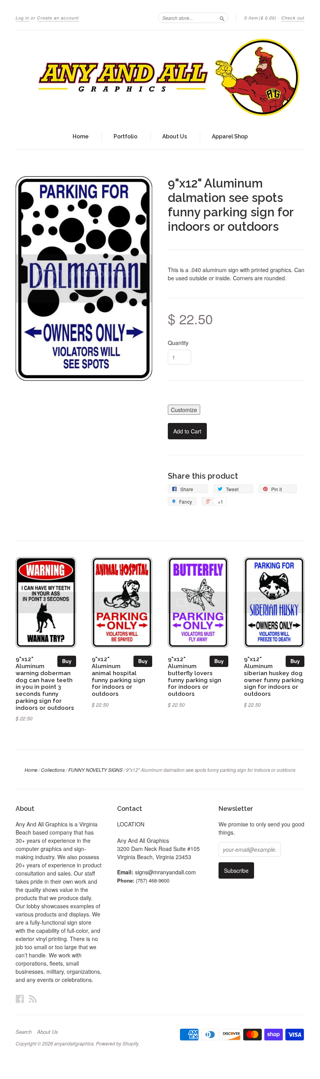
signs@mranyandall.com (165, 872)
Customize (184, 410)
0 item (260, 18)
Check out (292, 18)
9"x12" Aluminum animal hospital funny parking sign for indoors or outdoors (118, 676)
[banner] (160, 77)
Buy (66, 661)
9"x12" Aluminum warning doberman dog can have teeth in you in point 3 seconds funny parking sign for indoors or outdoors (45, 683)
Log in (22, 18)
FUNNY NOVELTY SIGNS (95, 769)
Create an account (58, 18)
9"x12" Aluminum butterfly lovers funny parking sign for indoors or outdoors (194, 676)
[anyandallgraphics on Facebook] (20, 998)
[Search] (222, 17)
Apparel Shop (230, 136)
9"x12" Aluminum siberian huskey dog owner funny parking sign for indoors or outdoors (274, 676)
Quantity (178, 342)
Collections (53, 769)
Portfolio (125, 136)
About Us (174, 136)
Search (24, 1032)
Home (81, 136)
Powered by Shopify (117, 1043)
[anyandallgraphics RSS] (32, 998)
